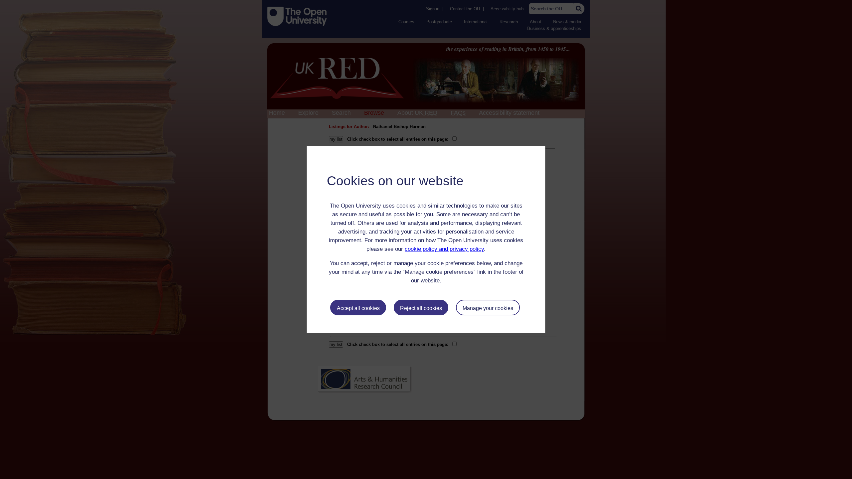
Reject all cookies (421, 308)
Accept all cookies (358, 308)
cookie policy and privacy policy (444, 249)
